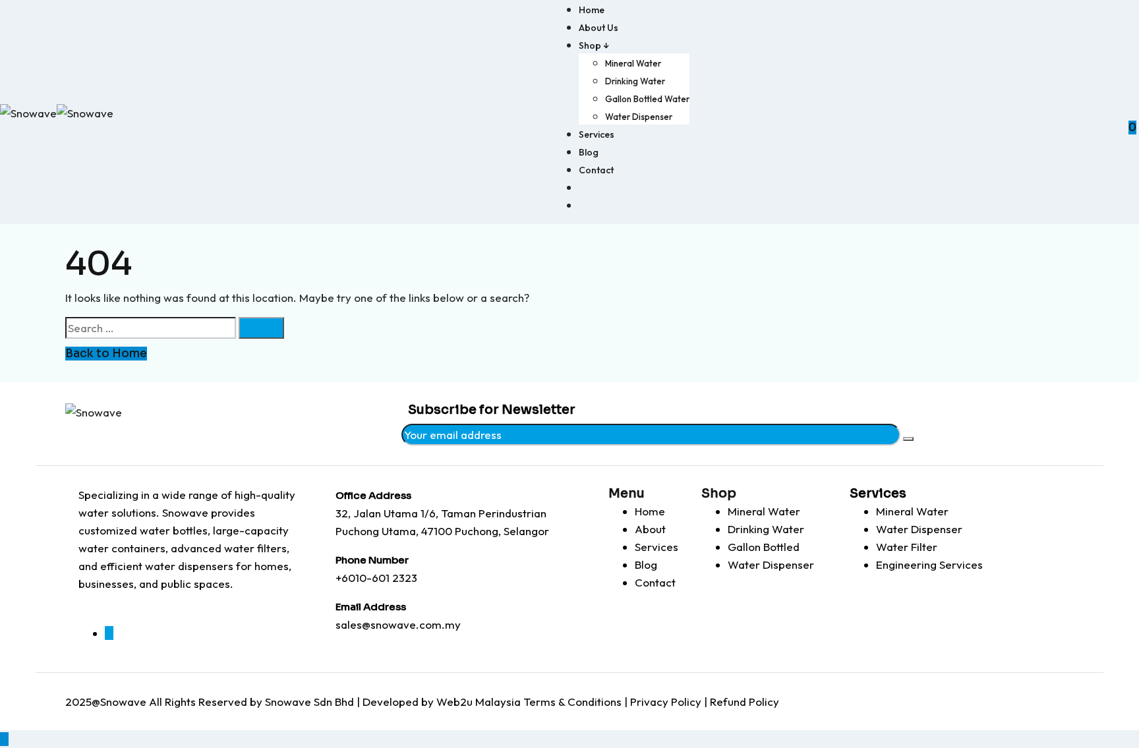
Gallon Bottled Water (647, 99)
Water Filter (906, 547)
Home (591, 10)
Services (596, 134)
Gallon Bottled (764, 547)
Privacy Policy (665, 701)
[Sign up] (908, 439)
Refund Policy (744, 701)
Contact (596, 170)
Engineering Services (929, 564)
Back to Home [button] (106, 353)
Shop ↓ (594, 45)
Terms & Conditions (572, 701)
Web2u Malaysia (478, 701)
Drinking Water (635, 81)
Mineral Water (633, 63)
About (650, 529)
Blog (589, 152)
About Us (598, 28)
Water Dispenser (638, 116)
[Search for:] (150, 328)
